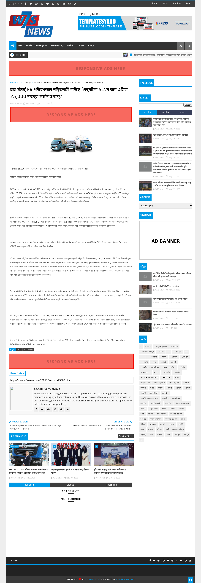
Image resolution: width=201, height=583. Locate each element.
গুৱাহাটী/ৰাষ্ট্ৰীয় (156, 403)
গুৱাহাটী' (144, 403)
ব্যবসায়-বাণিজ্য (176, 414)
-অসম (154, 362)
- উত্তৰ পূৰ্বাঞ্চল (161, 346)
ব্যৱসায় (143, 419)
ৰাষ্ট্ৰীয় (159, 429)
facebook (111, 485)
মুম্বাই (162, 424)
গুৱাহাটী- (165, 393)
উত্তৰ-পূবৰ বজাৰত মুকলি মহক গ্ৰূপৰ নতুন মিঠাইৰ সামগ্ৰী (70, 471)
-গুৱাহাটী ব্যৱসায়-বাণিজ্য (150, 367)
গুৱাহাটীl (169, 403)
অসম (20, 45)
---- (142, 357)
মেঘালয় (171, 424)
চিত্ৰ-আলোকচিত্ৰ (182, 403)
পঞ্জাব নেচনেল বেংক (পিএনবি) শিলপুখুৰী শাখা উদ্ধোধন (170, 135)
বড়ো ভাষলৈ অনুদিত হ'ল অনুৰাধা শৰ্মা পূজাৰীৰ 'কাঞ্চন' (170, 299)
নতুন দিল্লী (154, 409)
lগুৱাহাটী (177, 372)
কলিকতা (143, 388)
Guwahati (145, 372)
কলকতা (186, 383)
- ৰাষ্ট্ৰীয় (161, 352)
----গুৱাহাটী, (49, 103)
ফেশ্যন (181, 409)
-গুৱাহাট (163, 362)
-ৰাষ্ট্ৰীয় (182, 367)
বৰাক (142, 414)
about (165, 3)
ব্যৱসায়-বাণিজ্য (57, 45)
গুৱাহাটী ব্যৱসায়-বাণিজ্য (149, 393)
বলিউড (150, 414)
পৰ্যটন (164, 409)
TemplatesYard (91, 579)
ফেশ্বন (172, 409)
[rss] (58, 3)
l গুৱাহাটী (166, 372)
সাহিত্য (91, 45)
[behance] (64, 3)
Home (154, 3)
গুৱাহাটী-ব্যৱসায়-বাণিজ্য (171, 398)
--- (186, 352)
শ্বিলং (169, 434)
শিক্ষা (151, 434)
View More (127, 436)
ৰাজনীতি (70, 45)
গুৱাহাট (178, 388)
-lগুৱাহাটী (144, 362)
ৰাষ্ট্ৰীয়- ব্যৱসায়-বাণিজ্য (175, 429)
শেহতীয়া (147, 112)
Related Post (18, 436)
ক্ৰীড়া (160, 388)
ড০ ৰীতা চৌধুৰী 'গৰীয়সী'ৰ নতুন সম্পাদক (166, 286)
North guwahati (149, 377)
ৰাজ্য (142, 429)
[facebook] (25, 3)
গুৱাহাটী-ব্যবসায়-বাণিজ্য (149, 398)
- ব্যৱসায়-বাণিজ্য (147, 352)
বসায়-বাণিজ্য (162, 414)
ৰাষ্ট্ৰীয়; (143, 434)
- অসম (148, 346)
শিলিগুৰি (160, 434)
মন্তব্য (183, 112)
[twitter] (31, 3)
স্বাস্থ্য (186, 434)
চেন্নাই (143, 409)
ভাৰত (183, 419)
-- (19, 82)
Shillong (166, 377)
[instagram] (69, 3)
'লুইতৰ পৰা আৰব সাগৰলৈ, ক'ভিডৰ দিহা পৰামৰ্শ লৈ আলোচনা (172, 324)
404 (188, 3)
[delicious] (75, 3)
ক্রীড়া (152, 388)
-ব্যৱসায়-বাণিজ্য (169, 367)
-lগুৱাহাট (184, 357)
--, (43, 103)
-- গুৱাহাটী (177, 352)
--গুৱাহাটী (173, 357)
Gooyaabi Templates (125, 579)
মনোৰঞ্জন (80, 45)
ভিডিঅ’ (143, 424)
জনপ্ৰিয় (165, 112)
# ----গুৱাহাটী (28, 349)
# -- (19, 349)
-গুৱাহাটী (173, 362)
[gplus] (36, 3)
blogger (29, 485)
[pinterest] (42, 3)
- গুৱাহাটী (174, 346)
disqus (70, 485)
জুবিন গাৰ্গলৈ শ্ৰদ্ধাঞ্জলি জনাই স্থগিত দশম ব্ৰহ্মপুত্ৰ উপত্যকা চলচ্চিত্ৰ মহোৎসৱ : (110, 471)
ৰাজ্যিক (150, 429)
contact (177, 3)
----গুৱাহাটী (27, 82)
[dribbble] (53, 3)
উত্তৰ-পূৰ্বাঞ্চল (41, 45)
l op (156, 372)
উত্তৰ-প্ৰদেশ (174, 383)
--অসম (163, 357)
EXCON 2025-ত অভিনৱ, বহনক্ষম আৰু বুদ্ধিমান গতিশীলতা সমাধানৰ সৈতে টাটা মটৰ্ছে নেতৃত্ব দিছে (28, 471)
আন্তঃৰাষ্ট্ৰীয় (145, 383)
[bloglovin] (47, 3)
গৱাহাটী (169, 388)
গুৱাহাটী (29, 45)
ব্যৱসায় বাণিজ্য (156, 419)
